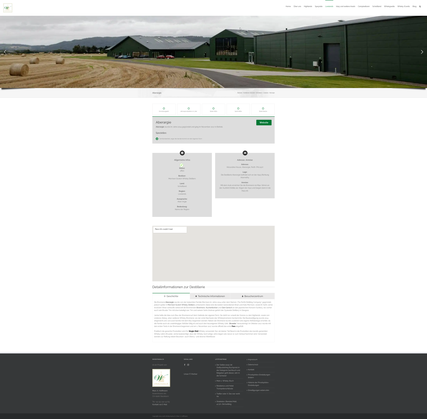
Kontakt (251, 370)
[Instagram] (188, 365)
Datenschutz (253, 365)
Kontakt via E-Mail (159, 404)
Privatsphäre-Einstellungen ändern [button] (259, 376)
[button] (420, 6)
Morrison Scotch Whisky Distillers (181, 305)
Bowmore (201, 308)
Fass (233, 326)
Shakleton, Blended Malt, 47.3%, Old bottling (227, 402)
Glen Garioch (227, 308)
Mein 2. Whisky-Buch (225, 381)
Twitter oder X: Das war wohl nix (228, 395)
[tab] (171, 296)
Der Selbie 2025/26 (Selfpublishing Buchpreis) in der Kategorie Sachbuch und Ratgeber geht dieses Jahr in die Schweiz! (228, 370)
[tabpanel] (213, 320)
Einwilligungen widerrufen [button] (258, 390)
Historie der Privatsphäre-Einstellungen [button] (258, 383)
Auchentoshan (212, 308)
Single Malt (193, 331)
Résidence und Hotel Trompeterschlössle (225, 387)
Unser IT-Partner (190, 374)
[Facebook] (185, 365)
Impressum (252, 359)
